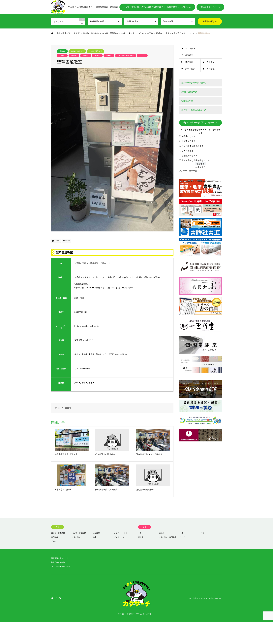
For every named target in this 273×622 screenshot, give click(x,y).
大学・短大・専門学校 (125, 55)
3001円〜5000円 (64, 408)
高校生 (108, 55)
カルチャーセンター (121, 533)
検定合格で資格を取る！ (192, 146)
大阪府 (62, 51)
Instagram (60, 598)
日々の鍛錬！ (188, 150)
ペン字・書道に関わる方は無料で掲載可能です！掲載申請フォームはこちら (157, 7)
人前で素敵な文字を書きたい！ (195, 160)
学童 (94, 537)
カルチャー (212, 62)
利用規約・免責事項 (126, 614)
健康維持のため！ (189, 155)
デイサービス (119, 537)
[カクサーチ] (136, 607)
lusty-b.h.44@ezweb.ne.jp (86, 326)
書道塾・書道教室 (77, 51)
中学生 (97, 55)
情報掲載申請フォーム (59, 558)
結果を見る (200, 167)
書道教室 (189, 55)
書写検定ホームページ (210, 7)
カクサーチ (201, 598)
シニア (142, 55)
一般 (62, 55)
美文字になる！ (189, 136)
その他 (53, 541)
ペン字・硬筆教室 (95, 51)
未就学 (73, 55)
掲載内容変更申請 (58, 562)
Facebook (56, 598)
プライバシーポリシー (144, 614)
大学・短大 (190, 68)
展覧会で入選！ (189, 141)
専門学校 (211, 68)
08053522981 (80, 312)
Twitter (52, 598)
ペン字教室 (190, 48)
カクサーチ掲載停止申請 (60, 566)
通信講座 (189, 62)
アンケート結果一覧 (188, 170)
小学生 (85, 55)
